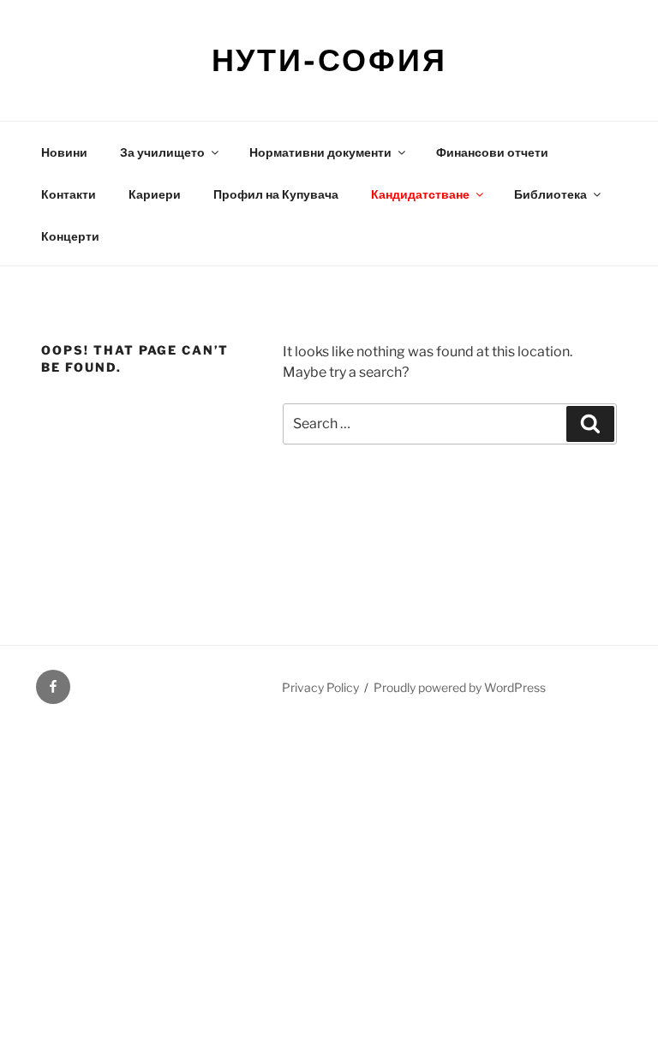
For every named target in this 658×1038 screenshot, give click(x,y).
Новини (64, 152)
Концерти (70, 236)
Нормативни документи (320, 152)
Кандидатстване (420, 194)
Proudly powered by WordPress (460, 687)
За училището (162, 152)
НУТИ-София (329, 60)
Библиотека (550, 194)
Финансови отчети (492, 152)
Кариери (155, 194)
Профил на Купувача (275, 194)
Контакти (68, 194)
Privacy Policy (320, 687)
